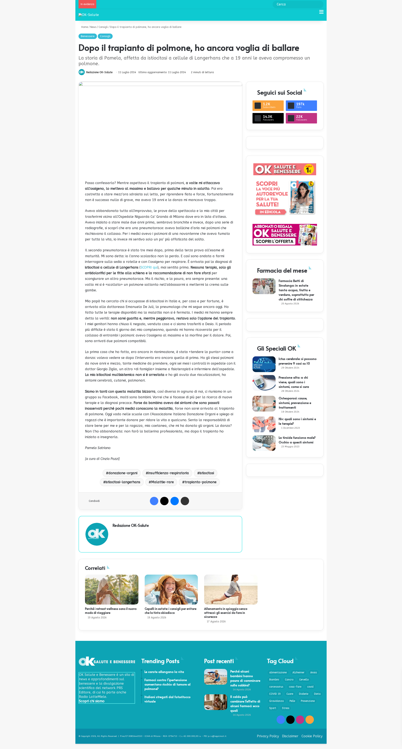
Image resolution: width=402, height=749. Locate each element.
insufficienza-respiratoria (168, 473)
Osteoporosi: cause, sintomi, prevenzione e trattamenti (295, 402)
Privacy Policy (268, 736)
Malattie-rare (162, 482)
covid (310, 686)
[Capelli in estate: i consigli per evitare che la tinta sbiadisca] (171, 590)
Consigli (103, 27)
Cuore (289, 693)
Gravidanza (276, 701)
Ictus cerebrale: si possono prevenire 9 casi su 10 (298, 360)
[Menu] (321, 13)
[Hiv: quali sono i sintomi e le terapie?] (264, 424)
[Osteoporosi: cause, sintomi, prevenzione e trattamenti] (264, 403)
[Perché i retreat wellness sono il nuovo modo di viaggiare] (111, 590)
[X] (164, 501)
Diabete (303, 693)
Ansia (313, 672)
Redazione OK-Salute (99, 72)
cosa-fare (295, 686)
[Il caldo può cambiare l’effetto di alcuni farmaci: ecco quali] (215, 702)
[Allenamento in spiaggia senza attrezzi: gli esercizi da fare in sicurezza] (231, 590)
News (93, 27)
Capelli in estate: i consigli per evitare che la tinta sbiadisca (170, 611)
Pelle (292, 701)
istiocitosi (207, 473)
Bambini (274, 679)
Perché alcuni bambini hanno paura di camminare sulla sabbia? (245, 678)
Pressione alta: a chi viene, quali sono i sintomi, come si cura (294, 382)
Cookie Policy (312, 736)
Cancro (289, 679)
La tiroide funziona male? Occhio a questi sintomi (297, 439)
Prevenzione (308, 701)
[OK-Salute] (89, 15)
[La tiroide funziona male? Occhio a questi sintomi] (264, 443)
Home (84, 27)
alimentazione (278, 672)
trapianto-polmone (200, 482)
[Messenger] (174, 501)
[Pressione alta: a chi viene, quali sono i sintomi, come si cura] (264, 383)
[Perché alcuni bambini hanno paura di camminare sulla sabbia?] (215, 677)
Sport (272, 708)
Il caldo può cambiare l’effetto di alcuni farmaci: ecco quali (245, 703)
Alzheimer (298, 672)
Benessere (88, 36)
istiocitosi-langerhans (123, 482)
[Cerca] (314, 13)
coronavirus (276, 686)
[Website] (115, 532)
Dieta (317, 693)
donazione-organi (122, 473)
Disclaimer (290, 736)
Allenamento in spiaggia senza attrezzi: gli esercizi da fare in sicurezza (225, 613)
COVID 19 (275, 693)
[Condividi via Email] (185, 501)
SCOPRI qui (148, 267)
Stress (285, 708)
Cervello (304, 679)
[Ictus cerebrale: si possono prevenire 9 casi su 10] (264, 364)
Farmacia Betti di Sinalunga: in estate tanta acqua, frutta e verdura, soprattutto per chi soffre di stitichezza (296, 289)
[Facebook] (154, 501)
